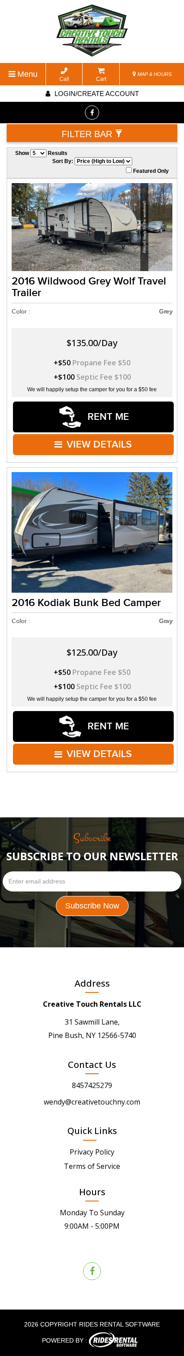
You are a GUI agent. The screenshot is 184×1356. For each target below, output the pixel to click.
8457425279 (92, 1085)
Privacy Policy (92, 1152)
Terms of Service (92, 1166)
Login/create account (96, 93)
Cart (101, 79)
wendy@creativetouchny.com (92, 1102)
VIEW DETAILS (99, 445)
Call (64, 79)
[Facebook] (92, 112)
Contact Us (92, 1065)
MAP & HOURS (153, 74)
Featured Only (150, 171)
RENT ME (107, 417)
